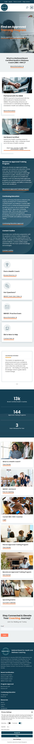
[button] (31, 7)
